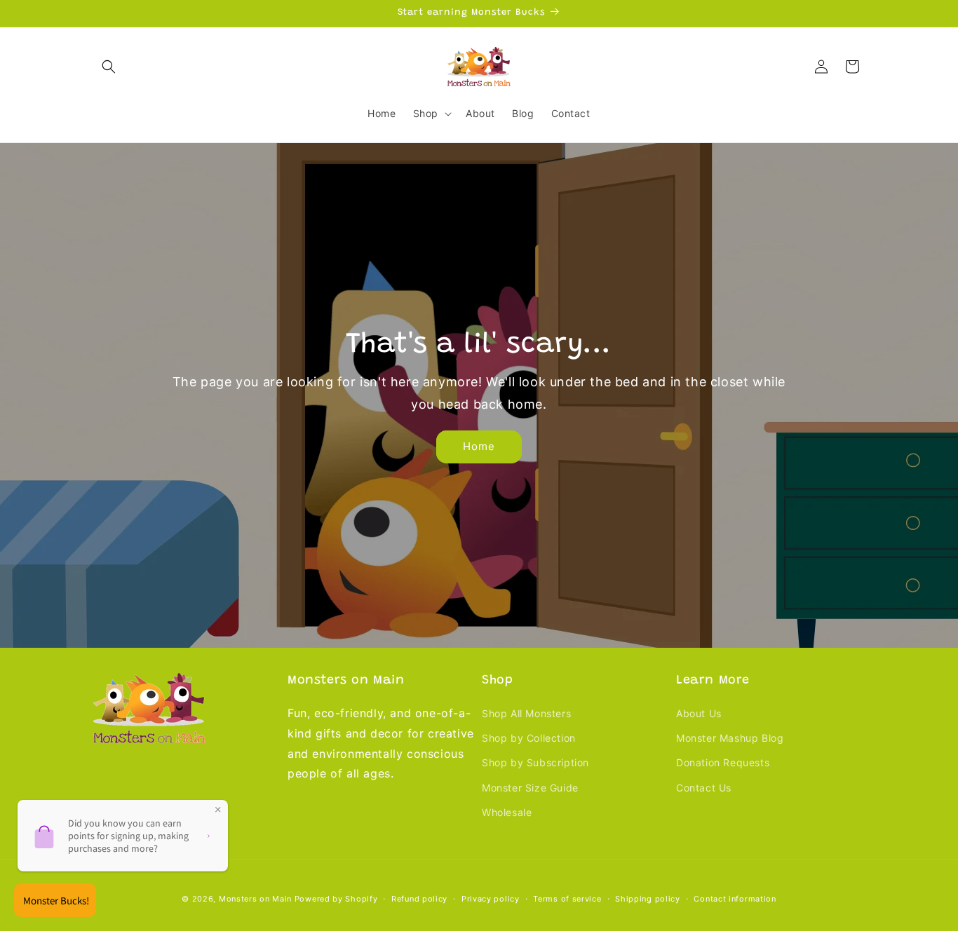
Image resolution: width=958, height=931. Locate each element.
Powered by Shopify (336, 899)
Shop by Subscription (535, 762)
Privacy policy (490, 899)
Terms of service (567, 899)
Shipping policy (647, 899)
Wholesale (507, 812)
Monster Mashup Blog (729, 738)
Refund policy (419, 899)
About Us (699, 713)
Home (479, 446)
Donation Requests (722, 762)
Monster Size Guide (530, 788)
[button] (108, 66)
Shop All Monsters (526, 713)
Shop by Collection (529, 738)
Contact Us (703, 788)
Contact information (735, 899)
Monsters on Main (255, 899)
